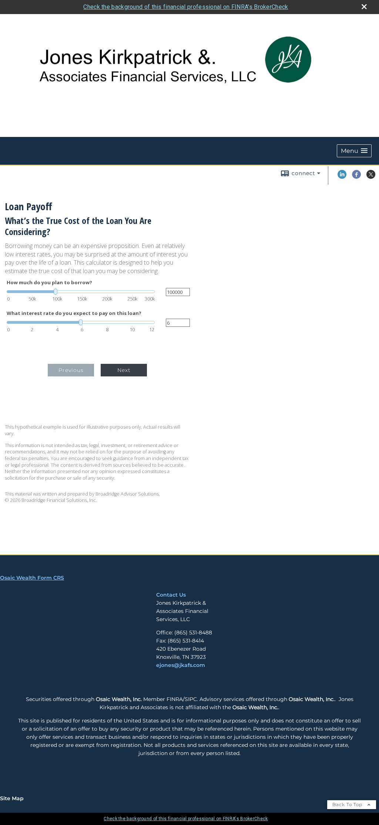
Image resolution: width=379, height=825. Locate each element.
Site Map (12, 798)
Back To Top (348, 804)
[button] (354, 150)
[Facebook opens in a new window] (356, 177)
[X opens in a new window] (370, 177)
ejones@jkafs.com (180, 665)
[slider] (81, 291)
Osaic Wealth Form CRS (32, 577)
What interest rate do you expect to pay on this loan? (74, 313)
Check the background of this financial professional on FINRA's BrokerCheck (185, 6)
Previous (71, 370)
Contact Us (171, 594)
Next (124, 370)
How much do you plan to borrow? (49, 282)
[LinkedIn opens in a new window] (342, 177)
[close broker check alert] (364, 7)
